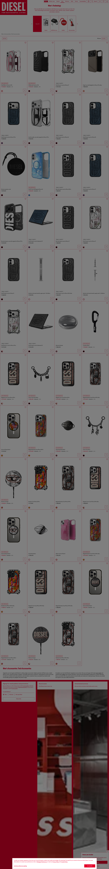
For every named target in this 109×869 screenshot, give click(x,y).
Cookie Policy (64, 861)
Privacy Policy (55, 861)
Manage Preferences (42, 861)
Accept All (89, 865)
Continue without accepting (20, 865)
